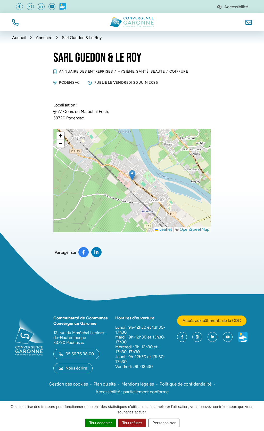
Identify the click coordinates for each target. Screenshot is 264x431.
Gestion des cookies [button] (68, 384)
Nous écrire (76, 368)
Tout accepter (100, 423)
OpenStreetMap (194, 229)
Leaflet (165, 229)
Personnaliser (164, 423)
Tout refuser (132, 423)
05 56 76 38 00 (79, 353)
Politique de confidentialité (185, 384)
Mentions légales (137, 384)
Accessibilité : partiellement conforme (132, 391)
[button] (15, 21)
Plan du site (105, 384)
